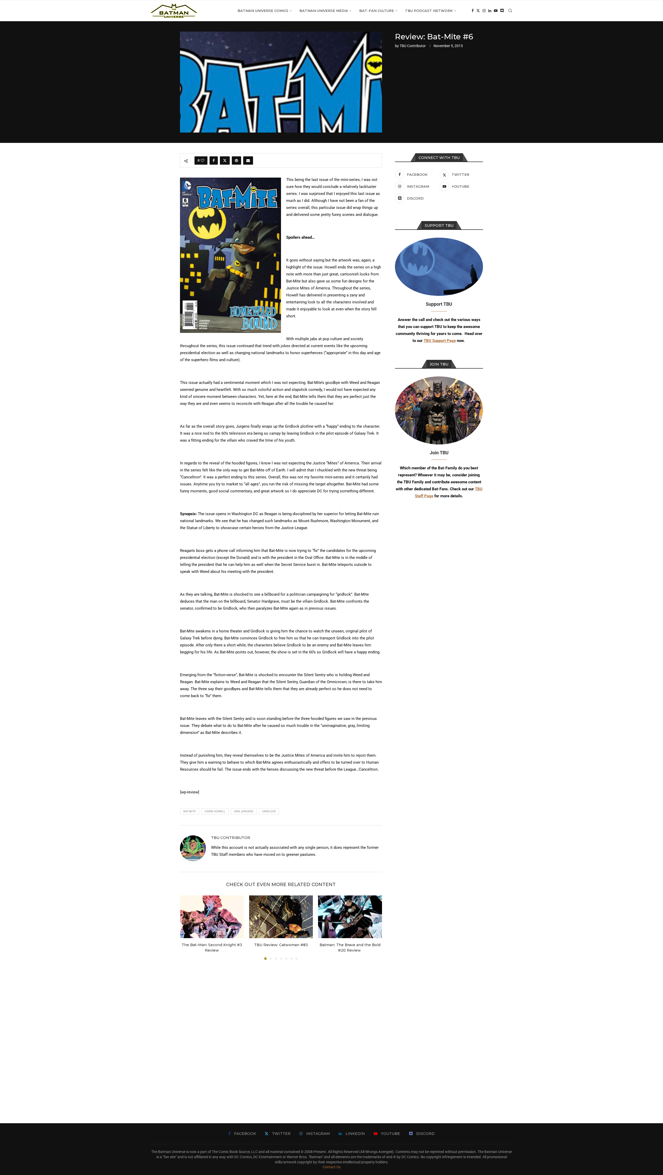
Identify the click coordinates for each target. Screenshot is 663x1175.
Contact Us (332, 1167)
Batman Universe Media (323, 11)
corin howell (215, 811)
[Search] (510, 10)
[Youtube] (496, 10)
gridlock (269, 811)
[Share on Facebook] (214, 160)
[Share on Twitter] (225, 160)
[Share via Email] (248, 160)
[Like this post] (202, 160)
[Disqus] (281, 1034)
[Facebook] (473, 10)
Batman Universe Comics (262, 11)
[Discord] (502, 10)
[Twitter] (478, 10)
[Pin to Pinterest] (236, 160)
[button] (187, 927)
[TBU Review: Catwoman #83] (281, 916)
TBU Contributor (413, 46)
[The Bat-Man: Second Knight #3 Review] (212, 916)
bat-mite (189, 811)
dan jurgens (243, 811)
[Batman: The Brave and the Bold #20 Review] (350, 916)
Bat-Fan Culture (376, 11)
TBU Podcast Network (429, 11)
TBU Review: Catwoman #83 (281, 945)
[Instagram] (484, 10)
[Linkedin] (489, 10)
